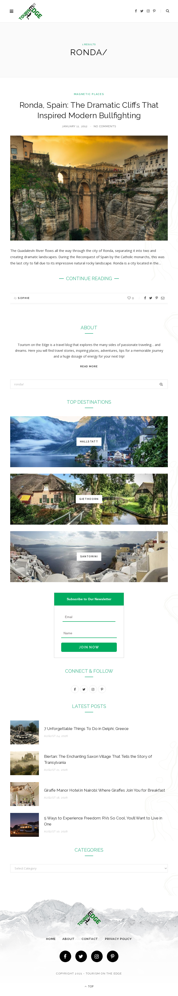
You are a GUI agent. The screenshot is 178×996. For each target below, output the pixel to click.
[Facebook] (65, 956)
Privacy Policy (118, 939)
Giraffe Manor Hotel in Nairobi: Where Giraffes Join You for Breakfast (104, 790)
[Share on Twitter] (150, 298)
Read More (89, 366)
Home (51, 939)
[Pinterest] (157, 298)
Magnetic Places (89, 94)
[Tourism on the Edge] (30, 11)
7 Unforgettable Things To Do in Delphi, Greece (86, 728)
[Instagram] (97, 956)
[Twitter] (81, 956)
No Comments (105, 126)
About (68, 939)
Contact (90, 939)
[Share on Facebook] (145, 298)
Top (90, 986)
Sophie (24, 298)
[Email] (162, 298)
